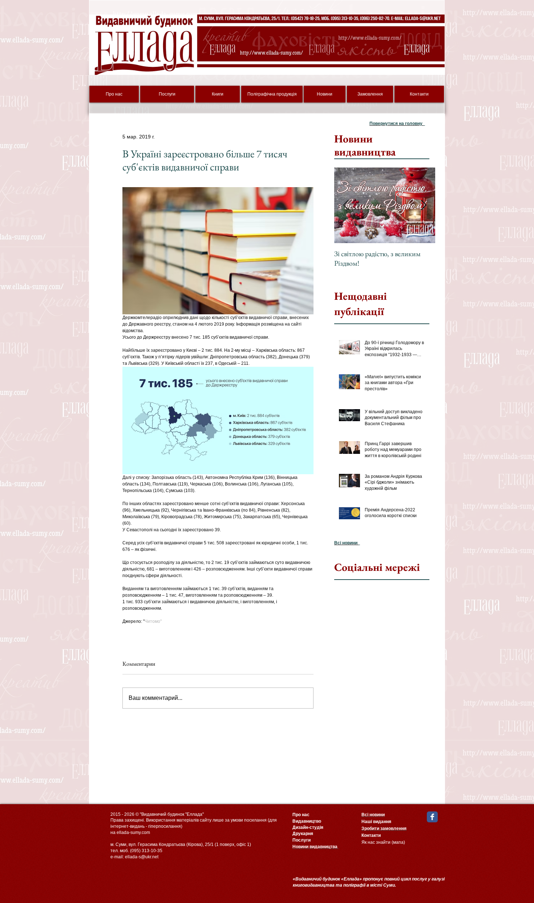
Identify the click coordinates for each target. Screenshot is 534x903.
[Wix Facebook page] (432, 816)
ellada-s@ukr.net (141, 856)
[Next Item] (423, 205)
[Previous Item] (346, 205)
